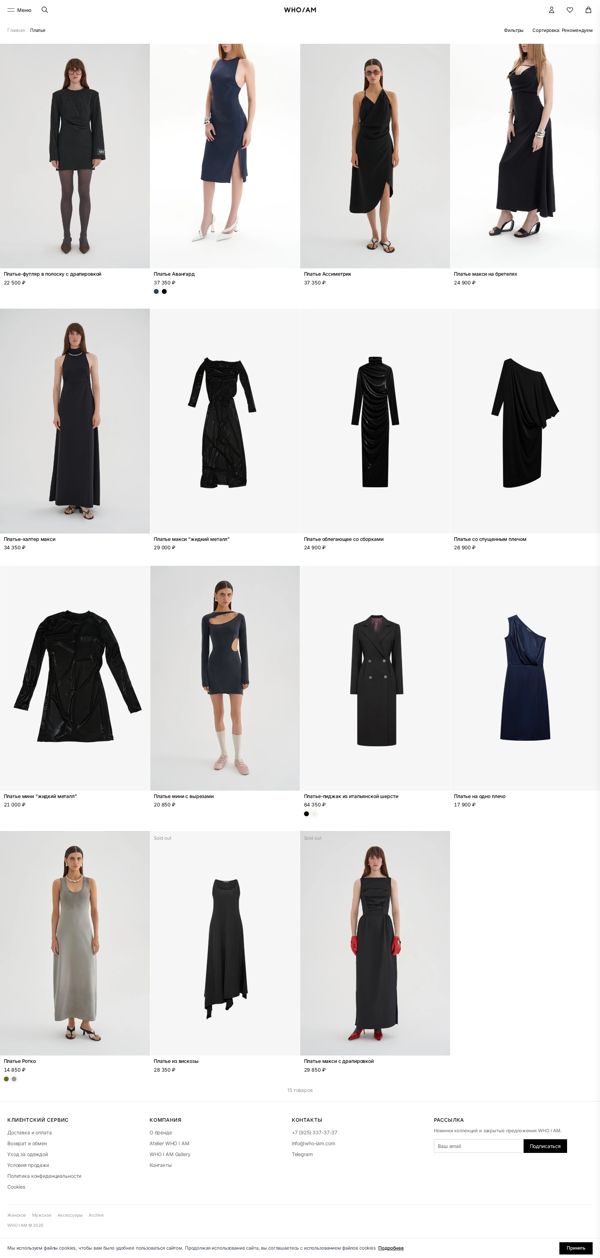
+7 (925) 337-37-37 (314, 1132)
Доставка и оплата (29, 1132)
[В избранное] (141, 53)
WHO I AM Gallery (170, 1154)
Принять (576, 1248)
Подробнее (391, 1248)
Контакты (161, 1165)
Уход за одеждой (27, 1154)
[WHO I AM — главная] (300, 10)
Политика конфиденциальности (44, 1176)
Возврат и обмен (27, 1143)
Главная (16, 30)
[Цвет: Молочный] (314, 813)
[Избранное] (570, 10)
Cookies (16, 1187)
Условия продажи (28, 1165)
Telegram (302, 1154)
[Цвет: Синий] (156, 291)
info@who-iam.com (313, 1143)
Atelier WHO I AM (169, 1143)
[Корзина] (588, 10)
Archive (96, 1215)
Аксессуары (70, 1215)
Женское (16, 1215)
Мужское (41, 1215)
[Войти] (552, 10)
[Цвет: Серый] (14, 1079)
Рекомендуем (562, 30)
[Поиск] (45, 10)
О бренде (161, 1132)
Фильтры (514, 30)
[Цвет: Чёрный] (164, 291)
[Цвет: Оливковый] (6, 1079)
